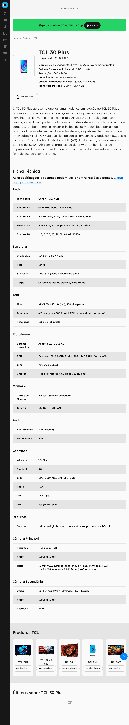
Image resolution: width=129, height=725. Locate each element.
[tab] (25, 97)
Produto (26, 38)
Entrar (95, 25)
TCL (35, 38)
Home (15, 38)
